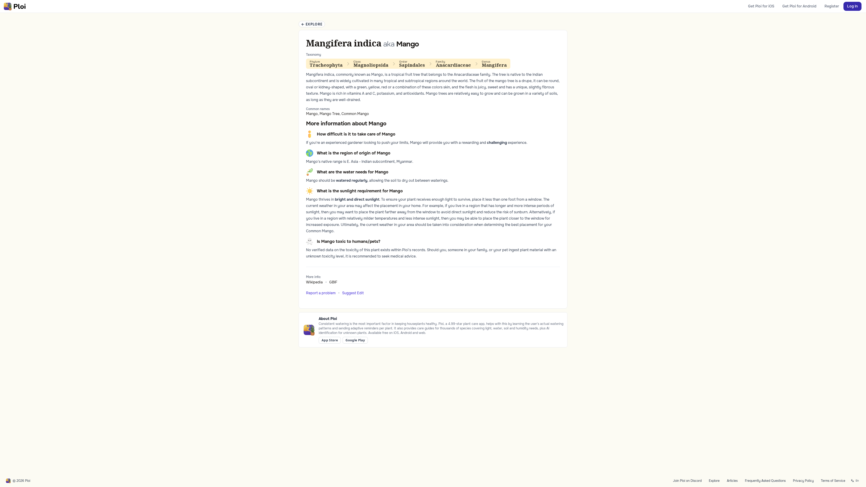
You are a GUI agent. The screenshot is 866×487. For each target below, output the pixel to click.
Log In (852, 6)
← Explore (311, 24)
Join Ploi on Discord (687, 481)
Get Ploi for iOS (761, 6)
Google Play (355, 340)
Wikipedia (314, 282)
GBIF (333, 282)
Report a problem (321, 293)
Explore (714, 481)
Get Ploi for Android (799, 6)
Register (832, 6)
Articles (732, 481)
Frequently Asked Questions (765, 481)
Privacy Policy (803, 481)
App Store (330, 340)
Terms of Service (833, 481)
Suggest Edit (353, 293)
